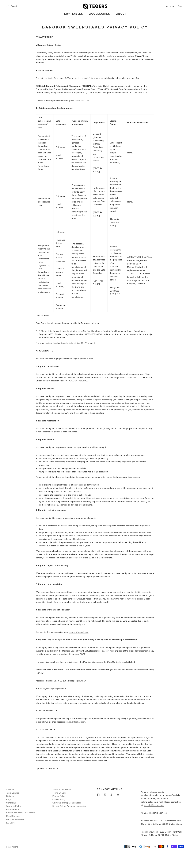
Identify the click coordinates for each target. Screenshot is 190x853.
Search (14, 6)
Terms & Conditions (61, 789)
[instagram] (105, 794)
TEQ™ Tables (72, 14)
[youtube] (118, 794)
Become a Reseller (15, 819)
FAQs (8, 799)
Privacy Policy (58, 796)
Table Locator (12, 793)
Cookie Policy (58, 799)
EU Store (10, 823)
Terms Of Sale (59, 793)
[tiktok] (111, 794)
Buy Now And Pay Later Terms (20, 812)
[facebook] (98, 794)
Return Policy (12, 809)
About (121, 14)
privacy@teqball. (77, 100)
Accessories (99, 14)
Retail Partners (13, 816)
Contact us (11, 803)
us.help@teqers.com (154, 805)
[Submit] (9, 6)
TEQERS (15, 847)
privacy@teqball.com (78, 632)
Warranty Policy (13, 806)
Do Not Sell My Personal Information (69, 806)
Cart (180, 6)
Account (170, 6)
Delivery (10, 796)
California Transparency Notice (66, 803)
